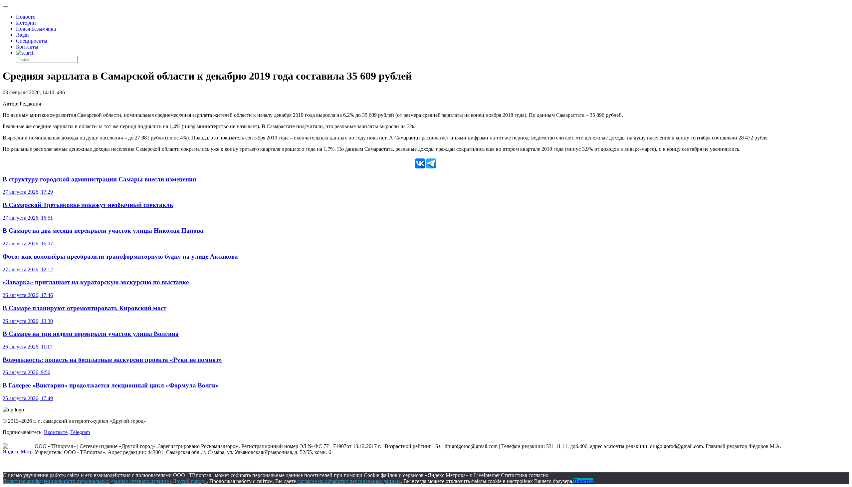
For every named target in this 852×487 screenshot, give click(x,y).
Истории (26, 23)
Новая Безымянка (36, 29)
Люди (22, 35)
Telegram (80, 432)
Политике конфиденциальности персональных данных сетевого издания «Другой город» (105, 481)
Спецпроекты (31, 41)
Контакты (27, 47)
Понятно (583, 481)
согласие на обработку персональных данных (349, 481)
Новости (26, 17)
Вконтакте (56, 432)
